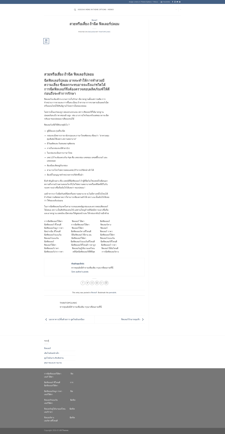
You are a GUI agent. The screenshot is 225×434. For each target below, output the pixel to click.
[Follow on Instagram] (175, 2)
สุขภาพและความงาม (53, 363)
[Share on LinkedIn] (106, 283)
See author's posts (79, 272)
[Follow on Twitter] (177, 2)
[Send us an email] (179, 2)
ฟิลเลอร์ (94, 20)
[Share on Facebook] (83, 283)
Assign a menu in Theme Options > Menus (143, 2)
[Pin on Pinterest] (97, 283)
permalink (112, 293)
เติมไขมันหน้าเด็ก (51, 353)
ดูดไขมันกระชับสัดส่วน (54, 358)
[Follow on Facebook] (172, 2)
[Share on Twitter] (87, 283)
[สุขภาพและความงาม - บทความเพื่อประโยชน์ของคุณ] (57, 10)
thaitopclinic (104, 32)
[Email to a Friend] (92, 283)
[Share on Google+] (101, 283)
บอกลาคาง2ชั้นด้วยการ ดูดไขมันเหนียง (66, 319)
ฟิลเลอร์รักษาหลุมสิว (131, 319)
